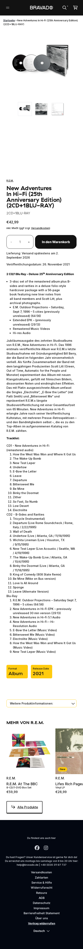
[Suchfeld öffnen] (64, 7)
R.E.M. (9, 180)
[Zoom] (41, 65)
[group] (25, 109)
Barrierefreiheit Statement (42, 913)
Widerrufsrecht (41, 887)
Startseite (9, 20)
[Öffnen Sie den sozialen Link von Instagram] (46, 847)
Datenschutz (41, 903)
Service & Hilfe (41, 882)
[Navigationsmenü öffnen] (7, 7)
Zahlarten (41, 877)
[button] (41, 703)
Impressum (41, 908)
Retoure (41, 892)
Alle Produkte (27, 807)
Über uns (41, 918)
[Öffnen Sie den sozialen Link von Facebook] (37, 847)
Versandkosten (40, 228)
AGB (42, 897)
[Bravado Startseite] (42, 7)
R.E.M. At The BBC (22, 784)
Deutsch (39, 930)
